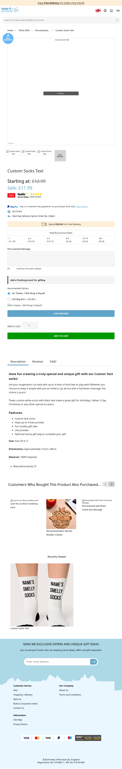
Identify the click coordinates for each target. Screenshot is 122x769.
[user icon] (105, 10)
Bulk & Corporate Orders (25, 703)
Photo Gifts (24, 30)
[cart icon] (111, 10)
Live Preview (61, 313)
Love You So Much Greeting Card (24, 505)
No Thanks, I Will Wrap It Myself (28, 293)
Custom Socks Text (19, 628)
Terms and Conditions (70, 694)
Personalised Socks (42, 30)
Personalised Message (18, 248)
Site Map (17, 719)
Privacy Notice (20, 724)
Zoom (12, 143)
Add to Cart (61, 335)
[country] (98, 10)
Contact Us (18, 708)
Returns (17, 699)
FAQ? (53, 361)
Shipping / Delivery (22, 694)
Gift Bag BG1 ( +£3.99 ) (24, 299)
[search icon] (117, 20)
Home (10, 30)
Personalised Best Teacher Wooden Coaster (59, 533)
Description (18, 361)
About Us (63, 690)
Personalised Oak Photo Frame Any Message (94, 507)
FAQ (15, 690)
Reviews (37, 361)
